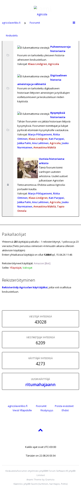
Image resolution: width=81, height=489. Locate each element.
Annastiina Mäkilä (44, 147)
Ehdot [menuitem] (65, 410)
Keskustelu (12, 35)
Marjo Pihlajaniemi (40, 134)
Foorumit (41, 406)
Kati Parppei (56, 139)
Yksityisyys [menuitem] (46, 410)
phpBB (42, 470)
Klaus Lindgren (37, 64)
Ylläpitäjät (15, 267)
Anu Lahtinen (40, 143)
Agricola (53, 64)
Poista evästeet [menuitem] (64, 406)
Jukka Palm (24, 143)
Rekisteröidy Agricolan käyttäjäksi (25, 287)
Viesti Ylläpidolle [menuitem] (22, 410)
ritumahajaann (40, 384)
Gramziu (49, 479)
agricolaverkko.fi (18, 406)
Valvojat (27, 267)
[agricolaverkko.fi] (40, 8)
